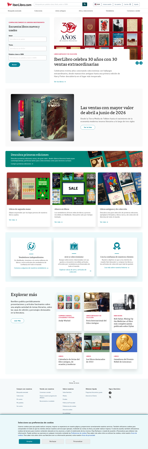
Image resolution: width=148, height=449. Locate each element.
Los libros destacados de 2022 (95, 360)
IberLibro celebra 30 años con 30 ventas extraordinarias (85, 62)
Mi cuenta (19, 399)
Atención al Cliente (91, 396)
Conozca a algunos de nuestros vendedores (30, 268)
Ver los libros (59, 82)
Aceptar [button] (29, 441)
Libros (61, 356)
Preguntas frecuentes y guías (94, 392)
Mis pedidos (20, 403)
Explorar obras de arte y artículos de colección (72, 271)
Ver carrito (20, 406)
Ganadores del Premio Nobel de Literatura (123, 360)
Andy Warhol (64, 320)
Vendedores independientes (31, 257)
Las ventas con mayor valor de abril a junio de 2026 (107, 110)
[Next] (141, 63)
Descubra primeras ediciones (30, 155)
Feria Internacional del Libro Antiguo (96, 322)
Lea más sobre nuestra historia (115, 268)
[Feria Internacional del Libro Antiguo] (96, 302)
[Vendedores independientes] (31, 246)
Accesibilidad (66, 413)
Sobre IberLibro (67, 392)
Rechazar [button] (53, 441)
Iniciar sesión (107, 4)
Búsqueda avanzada (14, 11)
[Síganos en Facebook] (110, 393)
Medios (65, 396)
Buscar (14, 65)
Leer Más (17, 321)
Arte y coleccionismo (86, 11)
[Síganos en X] (110, 397)
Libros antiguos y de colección (65, 54)
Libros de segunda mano (20, 209)
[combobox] (58, 4)
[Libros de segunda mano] (28, 188)
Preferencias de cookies (79, 433)
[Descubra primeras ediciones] (113, 159)
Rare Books (118, 316)
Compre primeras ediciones (21, 164)
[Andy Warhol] (69, 302)
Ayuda (136, 4)
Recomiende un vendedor (47, 401)
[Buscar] (84, 4)
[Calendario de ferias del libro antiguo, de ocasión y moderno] (69, 342)
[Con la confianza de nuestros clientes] (117, 246)
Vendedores (110, 11)
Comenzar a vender (133, 11)
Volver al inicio (74, 383)
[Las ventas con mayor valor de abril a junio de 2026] (42, 117)
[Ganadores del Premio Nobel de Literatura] (124, 342)
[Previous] (137, 63)
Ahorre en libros (61, 209)
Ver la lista (88, 127)
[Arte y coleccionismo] (74, 246)
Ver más (12, 220)
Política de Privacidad (69, 403)
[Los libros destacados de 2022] (96, 342)
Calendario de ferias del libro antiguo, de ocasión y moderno (69, 362)
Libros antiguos (60, 11)
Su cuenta (118, 4)
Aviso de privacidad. (88, 435)
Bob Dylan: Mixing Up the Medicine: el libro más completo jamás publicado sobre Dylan (124, 322)
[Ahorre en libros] (74, 188)
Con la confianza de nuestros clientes (116, 257)
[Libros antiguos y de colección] (119, 188)
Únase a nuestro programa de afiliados (48, 397)
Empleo (65, 399)
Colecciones (38, 11)
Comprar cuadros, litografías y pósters (66, 316)
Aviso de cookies (67, 410)
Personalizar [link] (77, 441)
